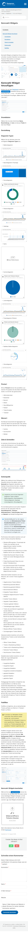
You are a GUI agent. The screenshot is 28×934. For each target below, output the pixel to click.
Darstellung (7, 39)
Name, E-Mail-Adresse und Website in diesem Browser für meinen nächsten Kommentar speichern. (13, 906)
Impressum (16, 926)
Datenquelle (8, 45)
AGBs (14, 928)
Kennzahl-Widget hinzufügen (10, 33)
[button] (11, 845)
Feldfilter (7, 48)
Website (3, 897)
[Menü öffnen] (25, 4)
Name (3, 884)
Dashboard (15, 89)
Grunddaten (8, 36)
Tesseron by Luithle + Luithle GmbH (13, 924)
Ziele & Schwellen (9, 42)
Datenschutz (22, 926)
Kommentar (5, 867)
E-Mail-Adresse (6, 891)
